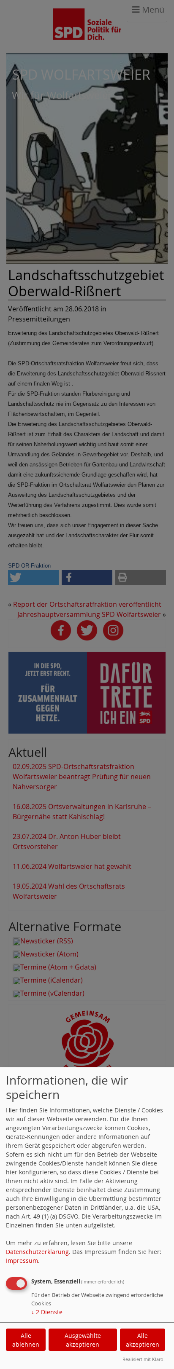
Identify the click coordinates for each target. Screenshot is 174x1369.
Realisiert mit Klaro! (143, 1359)
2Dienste (47, 1312)
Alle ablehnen (25, 1339)
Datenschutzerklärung (37, 1252)
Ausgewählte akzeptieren (83, 1339)
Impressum (22, 1260)
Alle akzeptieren (142, 1339)
